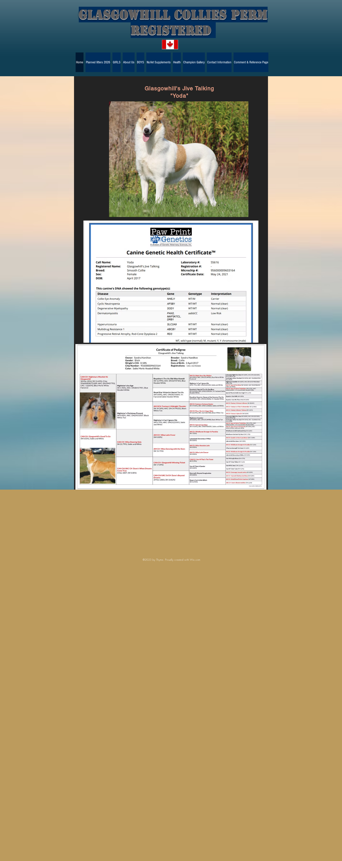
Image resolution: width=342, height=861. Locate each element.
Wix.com (195, 559)
